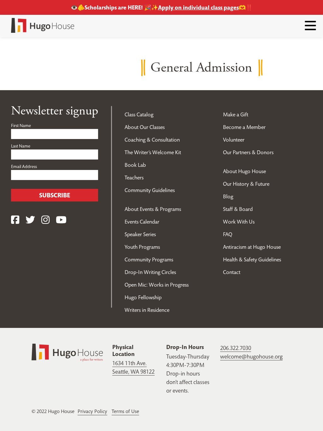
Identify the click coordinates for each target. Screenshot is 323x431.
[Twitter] (30, 220)
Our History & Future (246, 183)
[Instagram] (45, 220)
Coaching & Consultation (152, 139)
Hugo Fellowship (143, 297)
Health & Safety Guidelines (252, 259)
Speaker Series (140, 234)
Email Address (24, 166)
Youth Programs (142, 246)
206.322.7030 (235, 348)
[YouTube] (61, 220)
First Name (21, 125)
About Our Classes (145, 127)
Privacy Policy (92, 411)
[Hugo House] (67, 351)
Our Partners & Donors (248, 152)
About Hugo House (244, 171)
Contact (231, 272)
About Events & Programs (153, 209)
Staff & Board (238, 209)
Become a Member (244, 127)
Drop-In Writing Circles (150, 272)
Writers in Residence (147, 309)
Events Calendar (142, 221)
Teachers (134, 177)
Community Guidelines (150, 190)
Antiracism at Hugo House (252, 246)
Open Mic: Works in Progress (157, 284)
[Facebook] (15, 220)
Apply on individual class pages (198, 7)
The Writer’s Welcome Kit (153, 152)
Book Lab (135, 164)
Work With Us (239, 221)
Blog (228, 196)
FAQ (227, 234)
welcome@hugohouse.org (251, 356)
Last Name (20, 146)
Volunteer (233, 139)
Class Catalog (139, 114)
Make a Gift (235, 114)
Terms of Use (125, 411)
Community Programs (149, 259)
